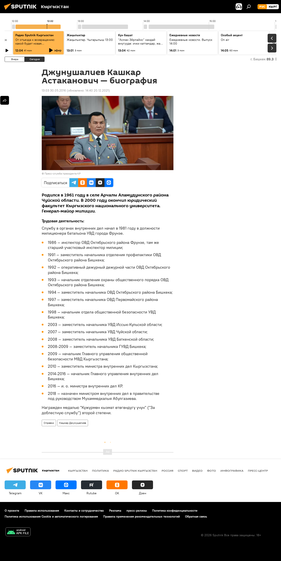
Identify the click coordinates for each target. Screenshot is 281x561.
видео (197, 471)
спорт (183, 471)
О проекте (12, 510)
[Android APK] (18, 532)
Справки (49, 422)
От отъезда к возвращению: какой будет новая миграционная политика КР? (35, 43)
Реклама (115, 510)
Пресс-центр (258, 471)
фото (211, 471)
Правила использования (42, 510)
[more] (4, 100)
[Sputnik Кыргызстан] (21, 10)
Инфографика (231, 471)
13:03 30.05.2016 (54, 90)
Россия (167, 471)
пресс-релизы (136, 510)
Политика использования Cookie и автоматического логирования (51, 516)
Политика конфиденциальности (174, 510)
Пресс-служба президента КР (63, 173)
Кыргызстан (78, 471)
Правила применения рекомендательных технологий (141, 516)
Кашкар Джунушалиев (72, 422)
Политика (100, 471)
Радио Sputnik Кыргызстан (34, 35)
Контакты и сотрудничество (84, 510)
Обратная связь (196, 516)
